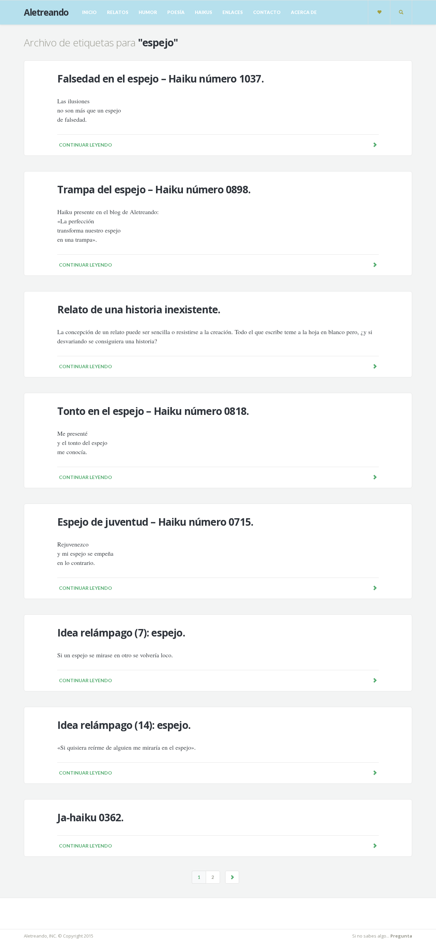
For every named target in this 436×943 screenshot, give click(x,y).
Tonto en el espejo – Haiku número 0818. (153, 411)
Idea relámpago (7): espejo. (121, 633)
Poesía (176, 12)
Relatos (117, 12)
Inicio (89, 12)
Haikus (203, 12)
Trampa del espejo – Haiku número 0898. (153, 189)
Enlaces (232, 12)
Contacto (267, 12)
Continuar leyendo (85, 145)
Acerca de (304, 12)
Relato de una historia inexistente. (138, 309)
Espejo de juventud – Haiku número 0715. (155, 522)
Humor (148, 12)
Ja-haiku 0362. (90, 817)
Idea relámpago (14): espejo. (123, 725)
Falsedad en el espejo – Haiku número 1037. (160, 79)
